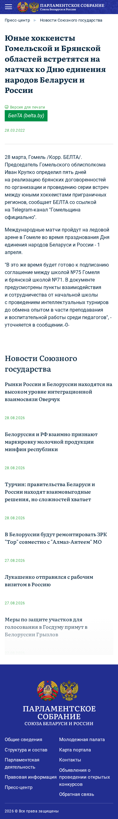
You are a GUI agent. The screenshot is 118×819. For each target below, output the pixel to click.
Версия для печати (27, 107)
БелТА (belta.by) (26, 116)
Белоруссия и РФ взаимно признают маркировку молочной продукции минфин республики (51, 441)
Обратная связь (76, 794)
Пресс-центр (17, 20)
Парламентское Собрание (59, 714)
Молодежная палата (82, 739)
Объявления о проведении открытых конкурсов (84, 777)
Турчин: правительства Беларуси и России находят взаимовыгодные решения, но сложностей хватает (50, 491)
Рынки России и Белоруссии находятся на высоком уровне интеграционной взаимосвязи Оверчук (58, 391)
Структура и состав (26, 750)
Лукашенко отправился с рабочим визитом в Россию (49, 580)
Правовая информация (31, 777)
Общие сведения (23, 739)
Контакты (70, 760)
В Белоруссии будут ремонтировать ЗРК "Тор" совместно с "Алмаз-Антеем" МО (56, 537)
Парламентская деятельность (22, 763)
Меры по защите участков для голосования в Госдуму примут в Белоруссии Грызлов (46, 626)
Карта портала (75, 750)
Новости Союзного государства (71, 20)
